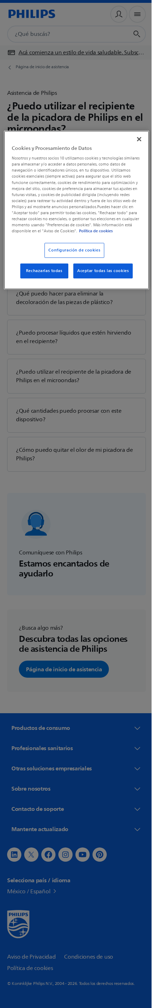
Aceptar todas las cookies (100, 276)
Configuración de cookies (72, 255)
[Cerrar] (134, 138)
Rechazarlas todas (41, 276)
